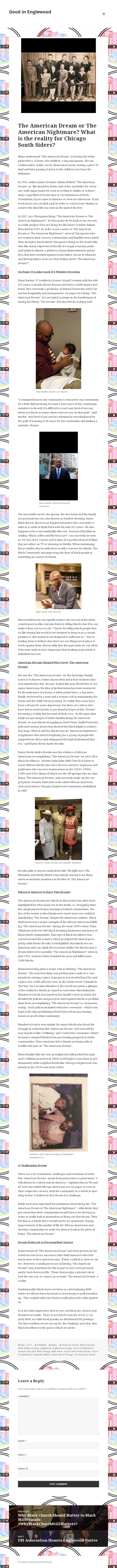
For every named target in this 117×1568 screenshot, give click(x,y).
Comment (24, 1396)
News (54, 1344)
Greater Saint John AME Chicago (34, 1351)
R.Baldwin (41, 1344)
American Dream (70, 1344)
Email (22, 1454)
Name (22, 1440)
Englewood (45, 1348)
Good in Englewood (30, 12)
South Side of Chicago (62, 1354)
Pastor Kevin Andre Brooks (77, 1351)
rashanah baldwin (41, 1354)
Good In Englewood (83, 1348)
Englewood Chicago (62, 1348)
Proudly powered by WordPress (35, 1562)
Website (23, 1468)
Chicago (35, 1348)
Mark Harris (57, 1351)
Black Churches (87, 1344)
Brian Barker (24, 1348)
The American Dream (85, 1354)
